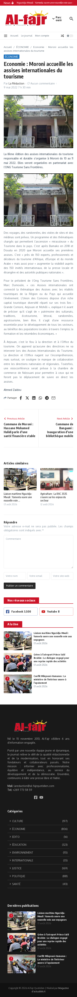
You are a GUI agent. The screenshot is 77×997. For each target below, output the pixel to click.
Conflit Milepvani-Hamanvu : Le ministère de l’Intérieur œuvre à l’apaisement (50, 679)
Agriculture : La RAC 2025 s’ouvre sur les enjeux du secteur (53, 497)
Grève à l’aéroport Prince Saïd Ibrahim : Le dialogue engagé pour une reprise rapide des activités (51, 658)
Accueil (14, 35)
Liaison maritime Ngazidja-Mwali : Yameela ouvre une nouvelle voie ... (18, 497)
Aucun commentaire (43, 83)
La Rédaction (16, 83)
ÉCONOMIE (22, 47)
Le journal (26, 35)
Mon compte (42, 35)
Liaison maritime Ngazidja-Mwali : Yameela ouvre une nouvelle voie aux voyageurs (53, 636)
